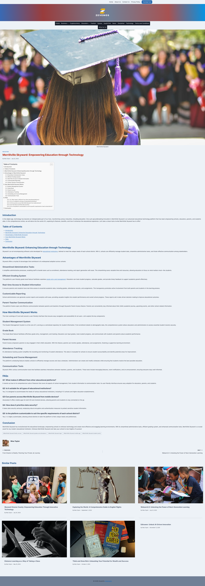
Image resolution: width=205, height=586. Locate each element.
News (114, 23)
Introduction (8, 167)
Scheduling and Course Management (17, 194)
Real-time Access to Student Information (18, 178)
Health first (107, 23)
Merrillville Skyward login (55, 433)
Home (111, 2)
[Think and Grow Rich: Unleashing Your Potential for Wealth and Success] (102, 539)
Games (100, 23)
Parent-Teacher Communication (16, 182)
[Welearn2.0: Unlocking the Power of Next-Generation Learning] (170, 485)
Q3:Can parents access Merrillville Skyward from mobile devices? (25, 203)
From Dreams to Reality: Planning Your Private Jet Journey (21, 452)
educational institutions (50, 251)
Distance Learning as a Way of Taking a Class (22, 561)
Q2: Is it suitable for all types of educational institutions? (23, 201)
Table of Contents (10, 169)
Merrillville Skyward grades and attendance (34, 433)
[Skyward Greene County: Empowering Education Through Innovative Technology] (34, 485)
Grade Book (11, 188)
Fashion (93, 23)
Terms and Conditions (142, 23)
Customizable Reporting (14, 180)
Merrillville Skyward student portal (91, 433)
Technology (129, 23)
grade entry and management (56, 279)
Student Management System (15, 186)
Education (6, 151)
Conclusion (8, 208)
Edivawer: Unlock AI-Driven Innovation (156, 524)
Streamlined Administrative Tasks (16, 175)
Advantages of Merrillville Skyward (15, 173)
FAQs (6, 197)
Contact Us (126, 2)
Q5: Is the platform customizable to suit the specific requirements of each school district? (31, 206)
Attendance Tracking (13, 192)
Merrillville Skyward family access (12, 433)
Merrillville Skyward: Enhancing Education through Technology (23, 171)
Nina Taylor (7, 158)
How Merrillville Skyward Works (14, 184)
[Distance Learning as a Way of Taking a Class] (34, 539)
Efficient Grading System (14, 176)
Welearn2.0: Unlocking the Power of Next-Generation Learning (182, 452)
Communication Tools (13, 195)
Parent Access (11, 190)
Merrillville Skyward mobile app (72, 433)
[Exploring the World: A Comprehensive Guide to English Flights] (102, 485)
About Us (118, 2)
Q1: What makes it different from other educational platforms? (24, 199)
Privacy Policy (135, 2)
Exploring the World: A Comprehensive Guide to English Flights (97, 507)
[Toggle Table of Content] (50, 164)
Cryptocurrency (75, 23)
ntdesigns (108, 581)
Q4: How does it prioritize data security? (19, 204)
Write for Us (102, 27)
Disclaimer (121, 23)
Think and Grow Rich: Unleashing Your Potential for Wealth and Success (100, 561)
